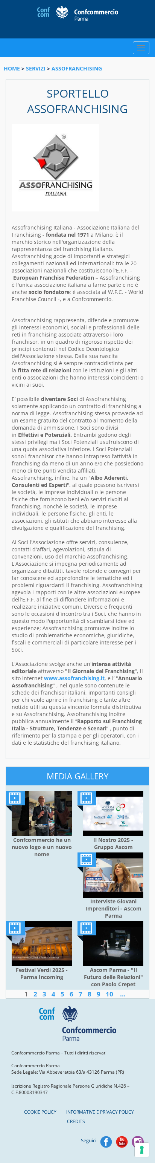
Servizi (36, 68)
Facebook (106, 1142)
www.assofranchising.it (74, 678)
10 (109, 994)
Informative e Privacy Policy (100, 1112)
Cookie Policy (40, 1112)
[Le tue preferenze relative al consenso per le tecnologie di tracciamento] (142, 1150)
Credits (76, 1121)
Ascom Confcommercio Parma (77, 19)
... (123, 994)
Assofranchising (77, 68)
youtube (122, 1142)
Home (12, 68)
